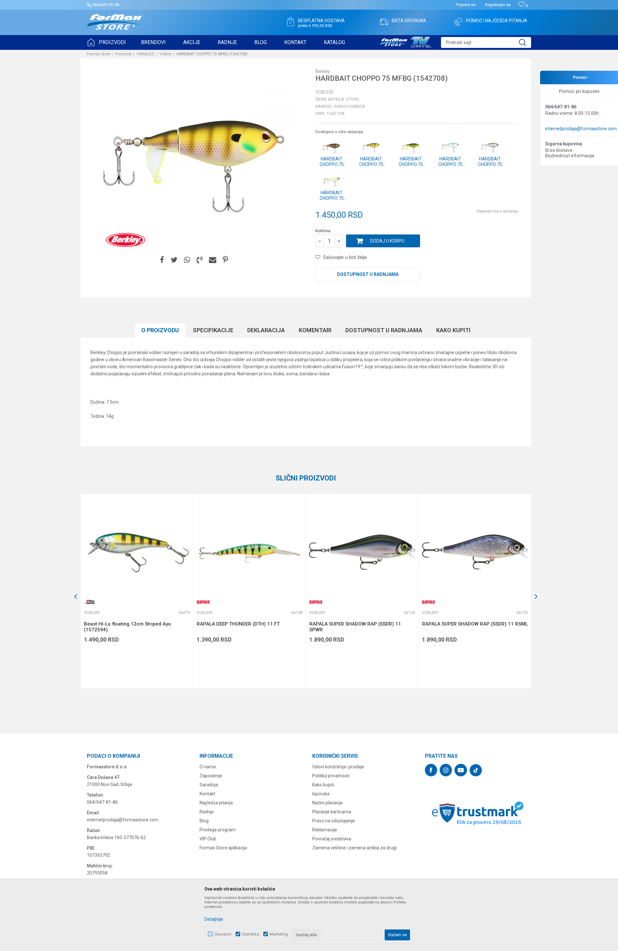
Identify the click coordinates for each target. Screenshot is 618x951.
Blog (204, 820)
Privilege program (218, 829)
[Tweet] (174, 260)
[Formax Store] (114, 22)
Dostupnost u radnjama (367, 274)
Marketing (278, 934)
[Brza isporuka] (384, 21)
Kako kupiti (453, 330)
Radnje (207, 811)
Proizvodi (123, 54)
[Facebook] (162, 260)
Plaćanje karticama (331, 811)
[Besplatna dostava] (290, 21)
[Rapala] (203, 602)
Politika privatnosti (331, 775)
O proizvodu (160, 330)
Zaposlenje (211, 775)
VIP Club (208, 838)
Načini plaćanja (327, 802)
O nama (208, 766)
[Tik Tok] (476, 770)
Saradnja (209, 784)
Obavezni (222, 934)
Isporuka (321, 793)
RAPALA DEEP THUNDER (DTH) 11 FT (238, 624)
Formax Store (98, 54)
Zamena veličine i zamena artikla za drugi (354, 847)
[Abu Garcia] (90, 602)
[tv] (405, 41)
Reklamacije (324, 829)
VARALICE (145, 54)
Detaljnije (213, 919)
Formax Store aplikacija (223, 847)
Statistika (250, 934)
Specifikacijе (213, 330)
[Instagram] (446, 770)
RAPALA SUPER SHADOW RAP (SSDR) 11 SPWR (355, 627)
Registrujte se (497, 4)
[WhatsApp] (187, 260)
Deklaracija (266, 330)
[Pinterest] (225, 260)
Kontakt (207, 793)
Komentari (315, 330)
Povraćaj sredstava (331, 838)
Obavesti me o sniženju (497, 211)
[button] (486, 42)
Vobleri (165, 54)
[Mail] (212, 260)
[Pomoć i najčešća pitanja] (458, 21)
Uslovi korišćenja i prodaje (338, 766)
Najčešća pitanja (216, 802)
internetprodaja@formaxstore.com (581, 128)
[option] (136, 591)
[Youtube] (460, 770)
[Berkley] (125, 240)
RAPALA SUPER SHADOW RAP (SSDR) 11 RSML (475, 624)
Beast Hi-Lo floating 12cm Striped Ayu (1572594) (127, 627)
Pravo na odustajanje (333, 820)
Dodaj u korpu (387, 240)
